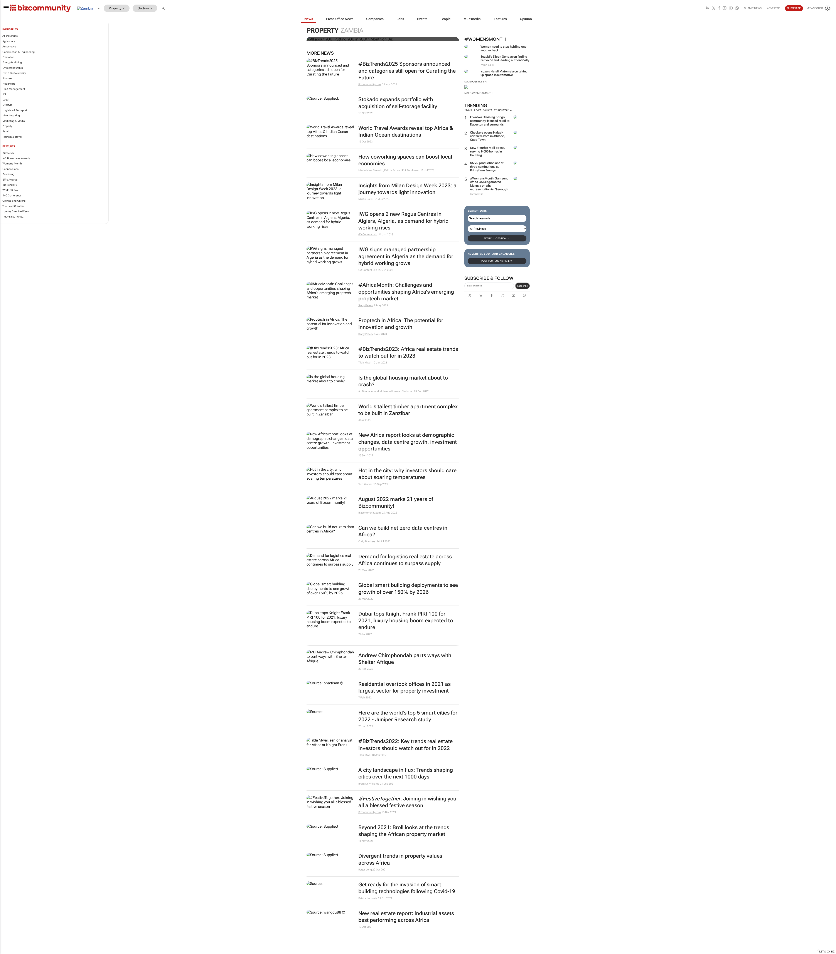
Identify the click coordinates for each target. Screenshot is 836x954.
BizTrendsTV (9, 184)
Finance (7, 78)
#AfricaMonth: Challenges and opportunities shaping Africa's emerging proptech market (406, 291)
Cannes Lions (10, 169)
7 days (477, 110)
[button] (163, 8)
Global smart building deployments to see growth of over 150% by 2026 (408, 588)
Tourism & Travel (12, 136)
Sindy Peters (365, 305)
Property (7, 126)
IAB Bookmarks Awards (16, 158)
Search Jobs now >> (497, 238)
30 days (487, 110)
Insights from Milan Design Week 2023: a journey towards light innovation (407, 188)
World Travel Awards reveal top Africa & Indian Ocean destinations (405, 131)
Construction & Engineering (18, 52)
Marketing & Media (13, 120)
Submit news (753, 8)
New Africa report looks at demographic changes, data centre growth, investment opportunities (407, 442)
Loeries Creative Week (15, 211)
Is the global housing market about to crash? (403, 381)
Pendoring (8, 174)
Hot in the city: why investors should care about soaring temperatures (407, 473)
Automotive (9, 46)
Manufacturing (11, 115)
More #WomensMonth (478, 93)
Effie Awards (9, 179)
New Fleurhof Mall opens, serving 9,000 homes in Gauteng (487, 151)
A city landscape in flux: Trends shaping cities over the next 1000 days (405, 773)
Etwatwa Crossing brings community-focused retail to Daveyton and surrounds (489, 120)
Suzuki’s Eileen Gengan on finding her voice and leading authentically (504, 58)
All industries (10, 35)
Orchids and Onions (13, 200)
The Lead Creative (13, 206)
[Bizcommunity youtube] (730, 8)
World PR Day (10, 190)
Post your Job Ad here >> (497, 260)
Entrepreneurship (12, 67)
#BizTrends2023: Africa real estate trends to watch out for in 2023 (408, 352)
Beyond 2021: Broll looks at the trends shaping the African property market (403, 830)
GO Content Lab (367, 234)
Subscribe (522, 286)
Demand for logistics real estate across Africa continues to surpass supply (405, 560)
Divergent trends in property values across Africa (400, 859)
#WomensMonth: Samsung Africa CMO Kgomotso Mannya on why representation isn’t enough (489, 184)
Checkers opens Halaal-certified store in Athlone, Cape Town (487, 136)
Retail (5, 131)
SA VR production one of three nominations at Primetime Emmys (487, 166)
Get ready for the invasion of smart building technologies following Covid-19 (406, 888)
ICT (4, 94)
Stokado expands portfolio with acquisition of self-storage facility (397, 102)
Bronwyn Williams (368, 783)
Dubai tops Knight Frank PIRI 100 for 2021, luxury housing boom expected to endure (405, 620)
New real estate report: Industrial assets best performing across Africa (406, 916)
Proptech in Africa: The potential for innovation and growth (400, 323)
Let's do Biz (826, 951)
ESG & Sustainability (14, 73)
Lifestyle (7, 104)
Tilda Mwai (364, 362)
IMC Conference (12, 195)
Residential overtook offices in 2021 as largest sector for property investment (404, 687)
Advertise (773, 8)
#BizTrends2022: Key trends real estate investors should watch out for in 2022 (405, 744)
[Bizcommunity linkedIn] (707, 8)
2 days (468, 110)
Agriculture (8, 41)
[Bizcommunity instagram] (724, 8)
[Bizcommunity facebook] (719, 8)
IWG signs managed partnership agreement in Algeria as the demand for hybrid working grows (405, 256)
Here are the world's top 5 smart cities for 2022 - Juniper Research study (407, 716)
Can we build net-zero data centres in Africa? (402, 531)
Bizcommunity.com (369, 84)
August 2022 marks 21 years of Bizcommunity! (395, 502)
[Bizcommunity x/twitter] (713, 8)
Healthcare (8, 83)
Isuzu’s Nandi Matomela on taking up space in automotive (504, 73)
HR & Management (13, 88)
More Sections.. (14, 216)
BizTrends (8, 153)
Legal (5, 99)
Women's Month (12, 163)
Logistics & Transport (14, 110)
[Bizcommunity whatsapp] (737, 8)
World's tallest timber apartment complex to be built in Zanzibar (408, 409)
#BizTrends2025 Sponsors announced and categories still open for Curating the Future (407, 70)
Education (8, 57)
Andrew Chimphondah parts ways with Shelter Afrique (404, 658)
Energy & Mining (12, 62)
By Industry (501, 110)
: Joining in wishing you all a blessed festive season (407, 802)
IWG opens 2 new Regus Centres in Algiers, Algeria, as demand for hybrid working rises (403, 221)
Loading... (8, 951)
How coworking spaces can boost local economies (405, 160)
